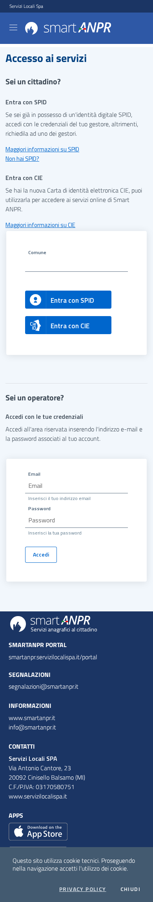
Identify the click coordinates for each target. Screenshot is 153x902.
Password (39, 508)
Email (34, 474)
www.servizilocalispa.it (38, 796)
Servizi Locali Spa (26, 6)
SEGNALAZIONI (30, 674)
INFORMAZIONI (30, 705)
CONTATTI (22, 746)
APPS (16, 815)
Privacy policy (82, 889)
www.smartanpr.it (32, 717)
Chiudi (130, 889)
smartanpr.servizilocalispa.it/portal (53, 657)
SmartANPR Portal (38, 644)
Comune (37, 252)
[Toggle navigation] (13, 27)
